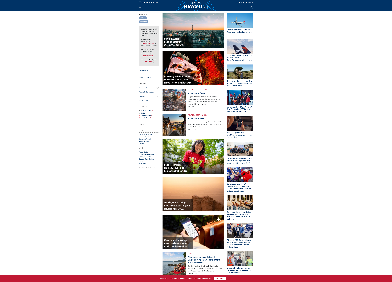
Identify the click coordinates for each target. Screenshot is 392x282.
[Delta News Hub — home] (196, 5)
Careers (141, 144)
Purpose (142, 96)
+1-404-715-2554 (147, 56)
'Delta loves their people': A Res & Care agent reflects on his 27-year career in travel (239, 83)
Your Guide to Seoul (196, 118)
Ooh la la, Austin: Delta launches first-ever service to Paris (173, 42)
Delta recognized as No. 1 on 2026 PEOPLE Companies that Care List (176, 168)
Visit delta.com (247, 2)
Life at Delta (145, 118)
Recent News (143, 71)
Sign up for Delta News (150, 2)
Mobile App (143, 163)
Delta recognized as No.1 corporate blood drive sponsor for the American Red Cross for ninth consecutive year (239, 187)
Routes (143, 18)
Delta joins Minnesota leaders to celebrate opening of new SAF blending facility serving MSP (239, 160)
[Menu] (140, 7)
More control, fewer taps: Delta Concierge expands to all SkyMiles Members (176, 243)
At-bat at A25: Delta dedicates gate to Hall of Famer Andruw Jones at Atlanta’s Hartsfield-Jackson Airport (239, 243)
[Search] (252, 7)
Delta (143, 113)
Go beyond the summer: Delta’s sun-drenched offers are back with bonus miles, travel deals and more (239, 215)
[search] (252, 7)
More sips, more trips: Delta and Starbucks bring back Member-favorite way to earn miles (204, 260)
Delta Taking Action (146, 134)
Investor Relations (145, 137)
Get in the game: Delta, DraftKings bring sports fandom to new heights (239, 134)
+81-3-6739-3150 (146, 62)
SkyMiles (143, 21)
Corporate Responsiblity (147, 154)
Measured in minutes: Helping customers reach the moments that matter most (239, 270)
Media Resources (145, 77)
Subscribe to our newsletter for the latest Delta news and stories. (185, 278)
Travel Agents (144, 141)
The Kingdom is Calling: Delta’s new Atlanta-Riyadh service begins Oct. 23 (177, 205)
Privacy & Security (145, 157)
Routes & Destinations (146, 92)
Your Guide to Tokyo (196, 93)
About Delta (143, 100)
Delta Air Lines (146, 115)
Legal (141, 161)
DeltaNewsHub (146, 111)
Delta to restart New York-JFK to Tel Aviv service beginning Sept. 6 (239, 32)
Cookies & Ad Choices (146, 159)
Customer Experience (146, 88)
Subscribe (219, 278)
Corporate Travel (145, 139)
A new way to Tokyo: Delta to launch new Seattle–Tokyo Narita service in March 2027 (177, 79)
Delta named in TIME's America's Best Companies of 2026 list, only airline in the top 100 (240, 109)
